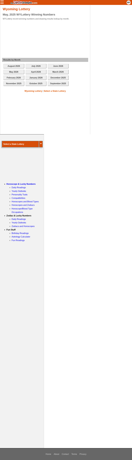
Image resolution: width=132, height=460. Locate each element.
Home (48, 454)
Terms (74, 454)
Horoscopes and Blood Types (25, 201)
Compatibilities (18, 198)
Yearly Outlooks (19, 191)
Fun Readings (18, 240)
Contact (65, 454)
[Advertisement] (43, 38)
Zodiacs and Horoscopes (23, 226)
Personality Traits (19, 195)
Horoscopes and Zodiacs (23, 205)
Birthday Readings (20, 233)
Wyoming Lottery (33, 91)
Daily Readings (19, 187)
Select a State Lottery (55, 91)
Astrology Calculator (21, 237)
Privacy (83, 454)
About (56, 454)
